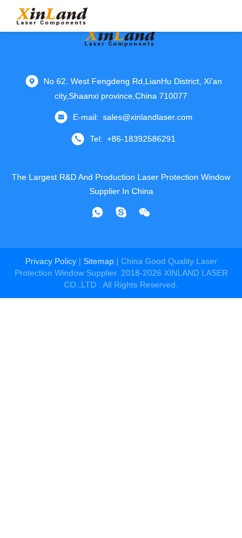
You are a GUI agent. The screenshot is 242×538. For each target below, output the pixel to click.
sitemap (98, 261)
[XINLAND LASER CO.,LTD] (53, 16)
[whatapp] (97, 212)
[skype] (121, 212)
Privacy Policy (50, 261)
